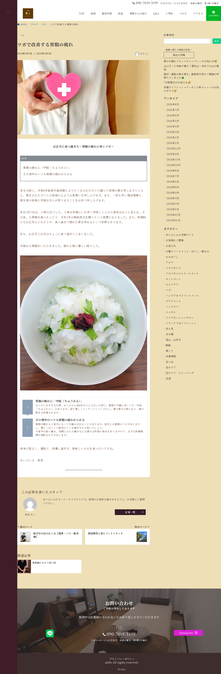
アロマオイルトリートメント (182, 273)
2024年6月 (172, 181)
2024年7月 (172, 176)
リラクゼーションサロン (180, 317)
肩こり (169, 350)
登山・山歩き (173, 339)
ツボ (22, 35)
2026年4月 (172, 126)
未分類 (169, 334)
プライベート (173, 301)
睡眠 (168, 345)
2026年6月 (172, 115)
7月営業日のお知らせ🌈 (177, 82)
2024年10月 (173, 165)
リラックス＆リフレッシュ (181, 323)
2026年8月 (172, 104)
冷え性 (169, 328)
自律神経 (171, 356)
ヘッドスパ (172, 306)
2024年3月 (172, 198)
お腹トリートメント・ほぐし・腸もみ (187, 251)
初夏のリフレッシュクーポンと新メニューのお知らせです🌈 (191, 89)
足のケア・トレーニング (180, 373)
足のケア (171, 367)
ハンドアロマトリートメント (182, 295)
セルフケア (172, 284)
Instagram (186, 632)
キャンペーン (173, 279)
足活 (168, 378)
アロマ (169, 262)
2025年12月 (173, 148)
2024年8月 (172, 170)
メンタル (171, 312)
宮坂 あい (145, 53)
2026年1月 (172, 143)
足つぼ (169, 361)
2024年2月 (172, 203)
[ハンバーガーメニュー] (9, 11)
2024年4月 (172, 192)
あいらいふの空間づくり (180, 234)
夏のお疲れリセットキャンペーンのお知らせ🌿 (190, 61)
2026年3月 (172, 132)
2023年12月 (173, 214)
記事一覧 (130, 512)
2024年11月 (173, 159)
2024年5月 (172, 187)
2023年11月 (173, 220)
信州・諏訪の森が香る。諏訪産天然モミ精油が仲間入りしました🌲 (191, 75)
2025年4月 (172, 154)
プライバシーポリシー (121, 659)
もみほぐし (172, 257)
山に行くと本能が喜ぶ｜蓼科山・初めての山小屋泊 (191, 67)
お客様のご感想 (175, 240)
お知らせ (171, 246)
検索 (216, 41)
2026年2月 (172, 137)
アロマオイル (173, 268)
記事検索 (169, 35)
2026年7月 (172, 109)
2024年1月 (172, 209)
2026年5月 (172, 121)
